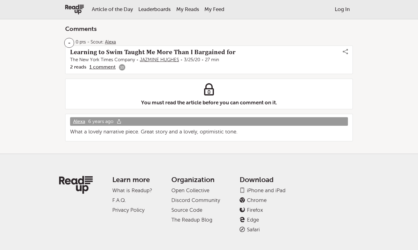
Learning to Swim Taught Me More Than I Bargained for (153, 52)
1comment (102, 66)
